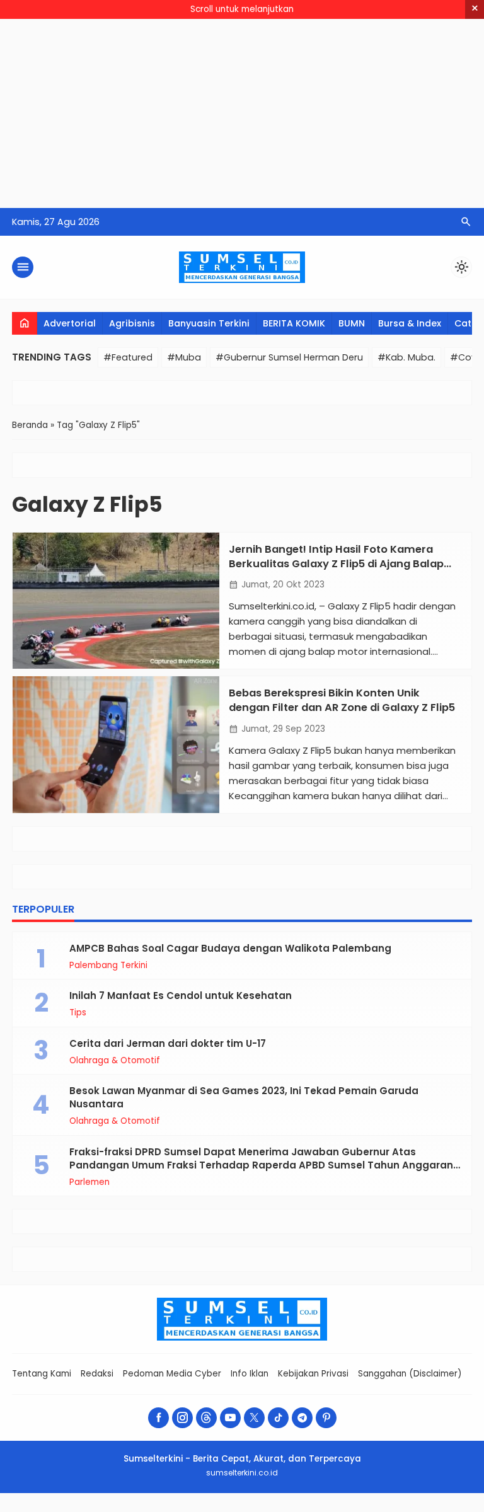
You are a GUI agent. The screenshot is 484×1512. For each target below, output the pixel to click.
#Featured (128, 357)
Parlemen (89, 1182)
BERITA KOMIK (294, 323)
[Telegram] (302, 1417)
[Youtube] (230, 1417)
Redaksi (97, 1374)
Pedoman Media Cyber (172, 1374)
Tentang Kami (41, 1374)
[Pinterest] (326, 1417)
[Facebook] (158, 1417)
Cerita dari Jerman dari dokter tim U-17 (167, 1043)
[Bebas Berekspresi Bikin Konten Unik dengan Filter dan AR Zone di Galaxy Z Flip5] (116, 744)
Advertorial (69, 323)
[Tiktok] (278, 1417)
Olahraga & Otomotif (114, 1060)
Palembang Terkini (108, 965)
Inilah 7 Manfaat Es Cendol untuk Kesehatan (180, 995)
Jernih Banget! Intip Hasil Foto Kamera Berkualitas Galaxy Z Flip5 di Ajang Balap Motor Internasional (336, 564)
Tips (77, 1012)
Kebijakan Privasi (313, 1374)
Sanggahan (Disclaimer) (409, 1374)
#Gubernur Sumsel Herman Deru (289, 357)
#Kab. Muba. (406, 357)
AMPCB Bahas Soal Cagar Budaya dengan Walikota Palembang (230, 948)
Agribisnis (132, 323)
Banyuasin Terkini (209, 323)
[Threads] (206, 1417)
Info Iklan (249, 1374)
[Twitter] (254, 1417)
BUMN (351, 323)
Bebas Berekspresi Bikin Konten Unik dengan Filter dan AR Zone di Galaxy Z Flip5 (342, 700)
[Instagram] (182, 1417)
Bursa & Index (409, 323)
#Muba (184, 357)
